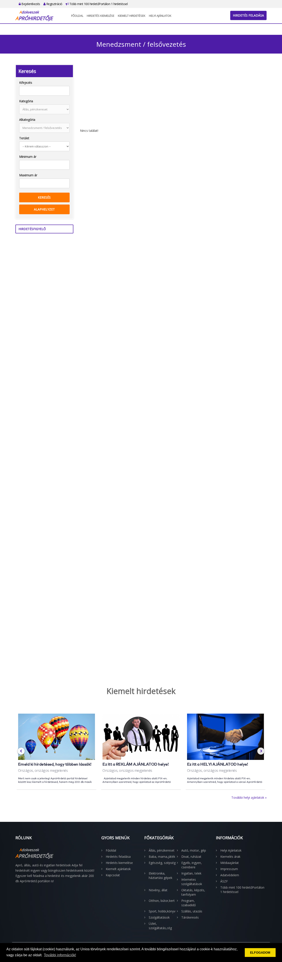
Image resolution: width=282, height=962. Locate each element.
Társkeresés (190, 917)
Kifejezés (25, 82)
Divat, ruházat (191, 856)
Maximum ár (28, 175)
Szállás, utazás (191, 911)
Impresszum (229, 869)
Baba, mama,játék (162, 856)
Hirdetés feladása (248, 15)
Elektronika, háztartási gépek (160, 875)
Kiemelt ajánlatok (118, 869)
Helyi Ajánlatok (160, 16)
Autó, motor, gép (193, 850)
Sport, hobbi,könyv (162, 911)
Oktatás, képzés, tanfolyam (193, 892)
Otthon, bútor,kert (162, 901)
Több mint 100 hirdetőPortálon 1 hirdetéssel (98, 4)
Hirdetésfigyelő (32, 229)
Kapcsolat (113, 875)
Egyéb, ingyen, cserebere (191, 865)
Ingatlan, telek (191, 873)
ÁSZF (224, 881)
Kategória (26, 101)
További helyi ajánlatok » (249, 797)
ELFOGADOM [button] (260, 952)
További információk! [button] (60, 955)
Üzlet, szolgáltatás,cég (160, 925)
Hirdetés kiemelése (100, 16)
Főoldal (77, 16)
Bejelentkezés (30, 4)
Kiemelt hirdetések (131, 16)
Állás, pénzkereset (161, 850)
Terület (24, 138)
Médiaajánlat (229, 863)
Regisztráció (53, 4)
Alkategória (27, 119)
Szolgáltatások (159, 917)
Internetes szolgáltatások (191, 881)
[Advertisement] (173, 95)
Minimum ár (27, 156)
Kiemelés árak (230, 856)
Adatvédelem (229, 875)
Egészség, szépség (162, 863)
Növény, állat (158, 890)
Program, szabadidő (188, 903)
